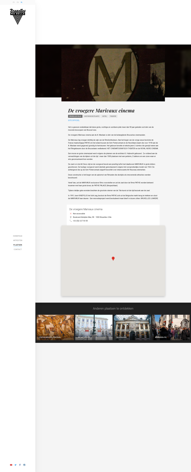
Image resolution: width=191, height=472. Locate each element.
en (18, 2)
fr (14, 2)
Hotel (104, 116)
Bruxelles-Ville (75, 116)
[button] (113, 259)
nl (22, 2)
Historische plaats (91, 116)
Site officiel (74, 120)
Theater (113, 116)
